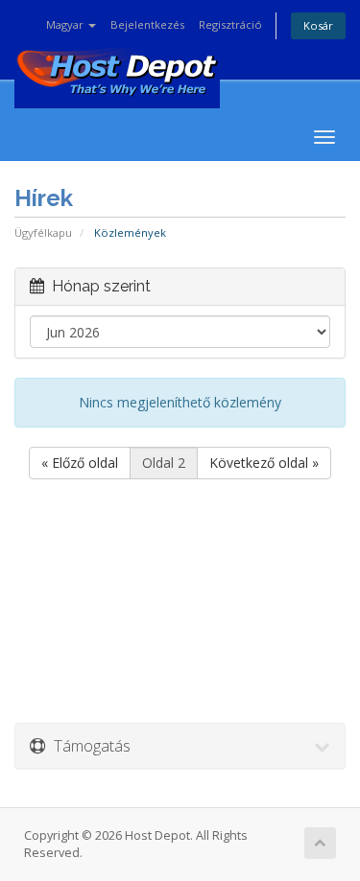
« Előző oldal (79, 462)
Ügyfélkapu (43, 232)
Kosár (318, 25)
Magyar (66, 24)
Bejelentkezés (147, 24)
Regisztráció (230, 24)
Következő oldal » (264, 462)
